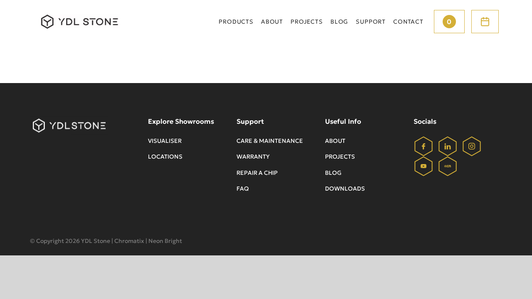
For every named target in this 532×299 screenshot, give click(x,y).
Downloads (345, 188)
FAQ (242, 188)
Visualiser (165, 141)
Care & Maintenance (269, 141)
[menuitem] (236, 21)
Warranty (253, 156)
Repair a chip (257, 172)
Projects (340, 156)
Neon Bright (165, 241)
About (335, 141)
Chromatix (129, 241)
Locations (165, 156)
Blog (333, 172)
